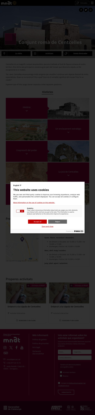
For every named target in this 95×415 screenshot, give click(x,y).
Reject (57, 222)
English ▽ (17, 185)
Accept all (37, 222)
